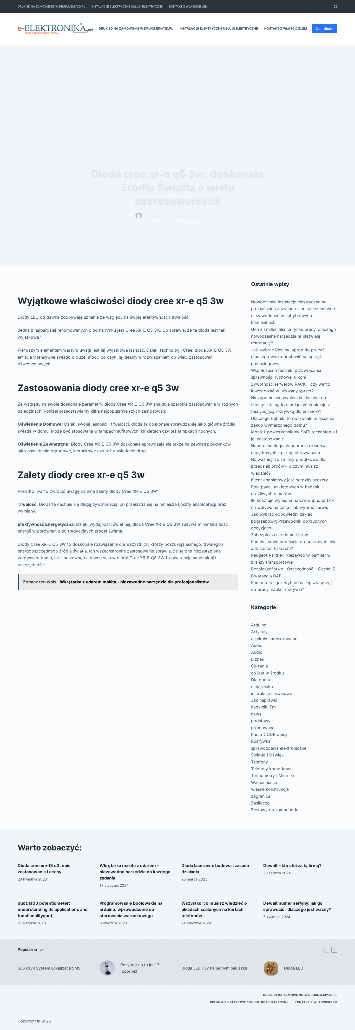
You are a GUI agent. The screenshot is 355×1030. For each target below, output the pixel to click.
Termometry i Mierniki (272, 775)
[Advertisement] (177, 83)
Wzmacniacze (264, 782)
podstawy (261, 720)
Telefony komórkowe (272, 768)
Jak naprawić (264, 700)
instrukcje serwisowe (271, 693)
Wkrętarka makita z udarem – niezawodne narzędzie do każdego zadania (135, 872)
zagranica (260, 796)
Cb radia (259, 666)
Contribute (324, 28)
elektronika (262, 686)
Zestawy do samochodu (274, 809)
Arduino (258, 624)
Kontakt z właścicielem (188, 6)
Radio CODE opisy (269, 734)
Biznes (257, 659)
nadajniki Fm (263, 707)
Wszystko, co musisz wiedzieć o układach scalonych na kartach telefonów (214, 909)
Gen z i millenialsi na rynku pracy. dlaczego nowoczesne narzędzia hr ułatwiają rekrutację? (293, 336)
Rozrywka (261, 741)
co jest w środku (267, 673)
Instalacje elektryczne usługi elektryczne (127, 6)
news (256, 714)
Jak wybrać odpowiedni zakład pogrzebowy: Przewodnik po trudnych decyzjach (289, 520)
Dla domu (260, 679)
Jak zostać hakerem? (272, 548)
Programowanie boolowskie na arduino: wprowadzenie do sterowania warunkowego (131, 909)
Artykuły (211, 216)
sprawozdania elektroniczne (278, 748)
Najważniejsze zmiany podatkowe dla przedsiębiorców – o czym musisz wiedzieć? (288, 466)
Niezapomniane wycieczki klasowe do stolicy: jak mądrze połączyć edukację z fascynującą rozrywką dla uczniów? (290, 404)
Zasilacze (260, 803)
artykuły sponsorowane (274, 638)
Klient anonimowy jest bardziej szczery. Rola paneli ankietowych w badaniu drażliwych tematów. (290, 486)
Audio (256, 645)
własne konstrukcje (270, 789)
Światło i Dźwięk (267, 755)
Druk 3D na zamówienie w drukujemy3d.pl (51, 6)
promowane (262, 727)
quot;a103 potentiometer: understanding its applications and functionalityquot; (53, 909)
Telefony (259, 762)
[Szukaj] (335, 6)
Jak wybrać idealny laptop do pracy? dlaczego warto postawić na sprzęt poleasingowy (287, 356)
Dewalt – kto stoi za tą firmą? (292, 865)
